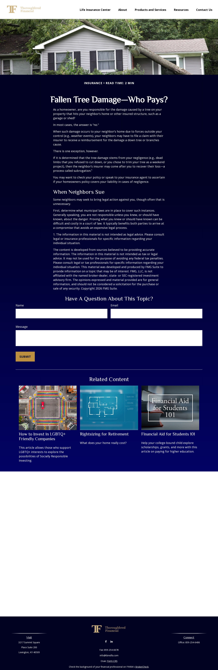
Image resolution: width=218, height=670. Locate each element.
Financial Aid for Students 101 (168, 434)
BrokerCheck (142, 666)
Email (114, 305)
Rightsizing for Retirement (104, 434)
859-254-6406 (192, 642)
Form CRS (112, 661)
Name (20, 305)
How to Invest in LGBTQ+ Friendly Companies (42, 436)
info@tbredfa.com (109, 655)
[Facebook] (106, 641)
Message (22, 327)
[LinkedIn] (111, 641)
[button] (95, 9)
